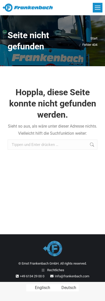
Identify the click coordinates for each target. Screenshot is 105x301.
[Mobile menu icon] (97, 7)
